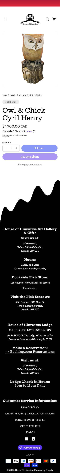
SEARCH (30, 432)
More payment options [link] (30, 164)
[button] (47, 19)
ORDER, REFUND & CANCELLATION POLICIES (30, 413)
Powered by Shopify (43, 470)
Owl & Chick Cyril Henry (26, 95)
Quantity (6, 142)
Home (5, 95)
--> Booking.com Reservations (30, 352)
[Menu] (5, 19)
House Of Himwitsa (24, 470)
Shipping (5, 135)
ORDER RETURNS (30, 426)
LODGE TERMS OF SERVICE (30, 419)
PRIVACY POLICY (30, 407)
